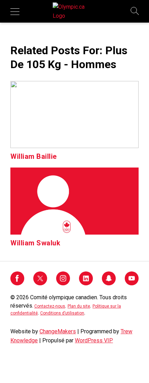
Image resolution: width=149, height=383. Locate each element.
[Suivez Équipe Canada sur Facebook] (17, 283)
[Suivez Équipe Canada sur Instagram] (63, 283)
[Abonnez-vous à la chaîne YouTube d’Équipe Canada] (132, 283)
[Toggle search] (135, 11)
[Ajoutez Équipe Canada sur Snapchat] (109, 283)
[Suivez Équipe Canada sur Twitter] (40, 283)
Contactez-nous (49, 306)
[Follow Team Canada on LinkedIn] (86, 283)
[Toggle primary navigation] (15, 11)
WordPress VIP (94, 340)
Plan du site (79, 306)
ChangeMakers (58, 331)
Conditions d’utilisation (62, 313)
